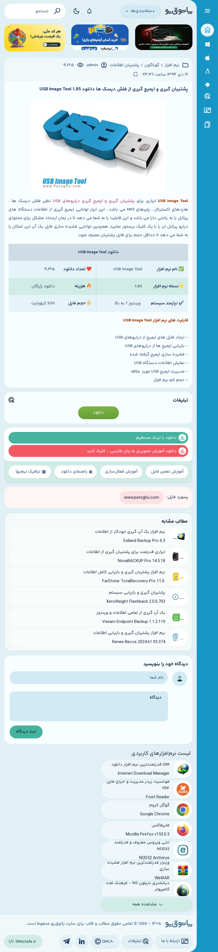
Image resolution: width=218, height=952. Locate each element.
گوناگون (151, 65)
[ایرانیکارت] (100, 37)
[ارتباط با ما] (207, 110)
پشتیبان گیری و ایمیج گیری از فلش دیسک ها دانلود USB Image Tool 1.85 (113, 89)
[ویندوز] (207, 44)
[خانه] (207, 30)
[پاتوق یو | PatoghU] (178, 11)
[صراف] (34, 37)
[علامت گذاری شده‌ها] (207, 125)
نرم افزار (172, 65)
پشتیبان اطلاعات (124, 65)
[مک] (207, 58)
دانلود (98, 412)
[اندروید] (207, 84)
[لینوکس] (207, 71)
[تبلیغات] (207, 96)
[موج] (163, 37)
